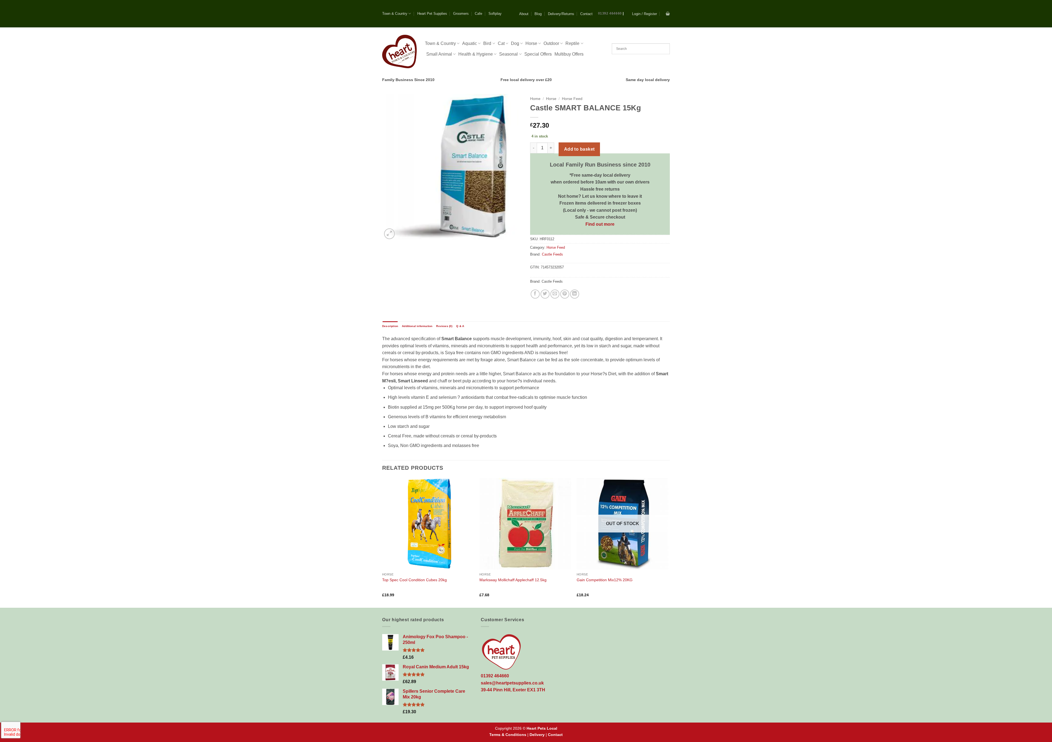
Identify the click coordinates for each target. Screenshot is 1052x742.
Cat (501, 43)
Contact (586, 14)
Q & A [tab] (460, 326)
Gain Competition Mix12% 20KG (605, 580)
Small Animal (439, 54)
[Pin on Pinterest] (564, 294)
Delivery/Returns (561, 14)
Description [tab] (390, 326)
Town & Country (394, 14)
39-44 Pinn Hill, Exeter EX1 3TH (513, 689)
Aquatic (469, 43)
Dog (515, 43)
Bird (487, 43)
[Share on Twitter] (545, 294)
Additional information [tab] (417, 326)
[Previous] (382, 542)
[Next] (668, 542)
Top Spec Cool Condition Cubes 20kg (414, 580)
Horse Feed (572, 99)
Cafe (478, 14)
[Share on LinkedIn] (574, 294)
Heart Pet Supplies (432, 14)
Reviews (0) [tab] (444, 326)
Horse (531, 43)
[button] (644, 14)
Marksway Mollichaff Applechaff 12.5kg (513, 580)
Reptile (572, 43)
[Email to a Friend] (554, 294)
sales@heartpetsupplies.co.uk (512, 683)
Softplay (495, 14)
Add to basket (579, 149)
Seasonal (508, 54)
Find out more (599, 224)
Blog (538, 14)
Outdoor (551, 43)
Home (535, 99)
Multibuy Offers (569, 54)
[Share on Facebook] (535, 294)
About (523, 14)
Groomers (461, 14)
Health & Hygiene (475, 54)
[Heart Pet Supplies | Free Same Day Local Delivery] (399, 51)
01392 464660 (610, 13)
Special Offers (538, 54)
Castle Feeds (552, 254)
